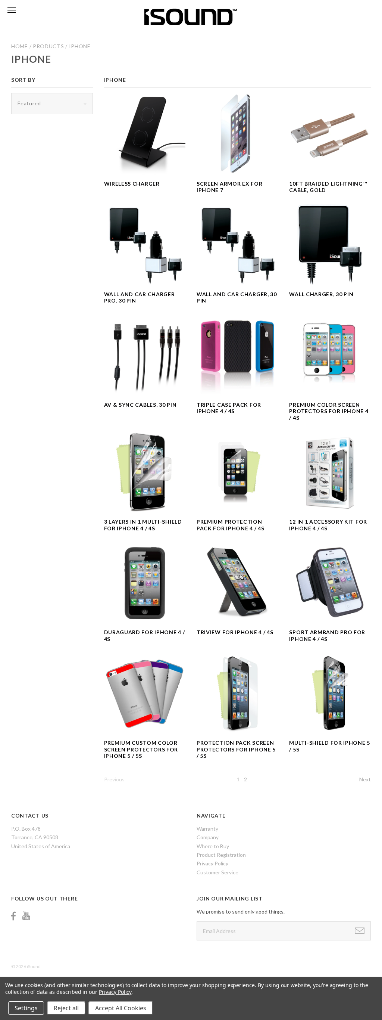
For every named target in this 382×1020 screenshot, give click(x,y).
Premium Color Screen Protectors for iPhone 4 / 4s (328, 411)
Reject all (66, 1008)
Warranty (207, 828)
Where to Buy (213, 846)
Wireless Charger (132, 183)
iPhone (80, 46)
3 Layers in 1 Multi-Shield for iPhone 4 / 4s (143, 524)
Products (48, 46)
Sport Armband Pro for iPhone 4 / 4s (327, 635)
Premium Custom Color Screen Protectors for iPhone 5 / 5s (141, 749)
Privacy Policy (212, 863)
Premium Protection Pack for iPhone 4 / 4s (230, 524)
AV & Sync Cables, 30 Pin (140, 405)
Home (19, 46)
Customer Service (217, 872)
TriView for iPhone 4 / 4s (235, 632)
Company (208, 837)
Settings (26, 1008)
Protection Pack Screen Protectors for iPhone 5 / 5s (236, 749)
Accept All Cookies (120, 1008)
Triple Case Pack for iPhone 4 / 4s (229, 408)
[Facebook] (13, 916)
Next (365, 779)
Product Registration (221, 855)
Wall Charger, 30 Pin (321, 294)
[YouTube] (26, 916)
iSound (34, 966)
